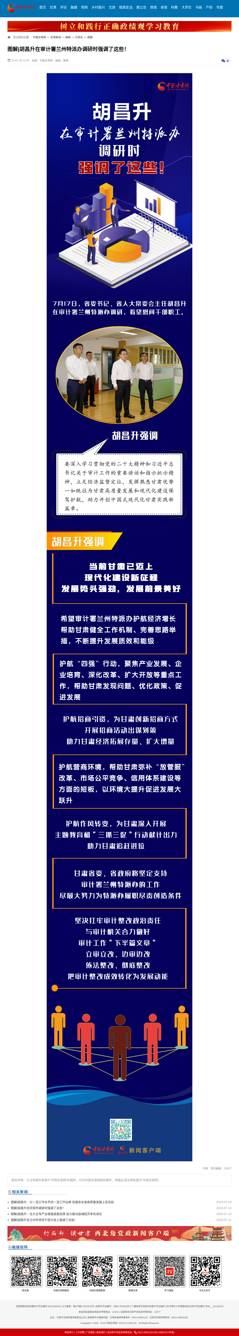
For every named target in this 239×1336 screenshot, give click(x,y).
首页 (42, 7)
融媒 (74, 7)
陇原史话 (126, 7)
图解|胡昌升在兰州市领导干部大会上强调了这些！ (44, 1220)
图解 (90, 37)
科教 (174, 7)
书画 (198, 7)
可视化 (79, 37)
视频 (84, 7)
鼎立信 (141, 7)
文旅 (112, 7)
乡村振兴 (98, 7)
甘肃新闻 (55, 37)
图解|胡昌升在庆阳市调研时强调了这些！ (38, 1208)
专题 (219, 7)
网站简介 (69, 1332)
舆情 (153, 7)
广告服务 (90, 1332)
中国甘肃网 (39, 37)
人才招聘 (79, 1332)
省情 (164, 7)
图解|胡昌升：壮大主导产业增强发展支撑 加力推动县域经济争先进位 (56, 1214)
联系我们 (101, 1332)
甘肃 (53, 7)
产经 (209, 7)
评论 (63, 7)
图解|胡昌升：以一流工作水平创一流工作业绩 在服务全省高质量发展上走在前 (62, 1202)
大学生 (186, 7)
